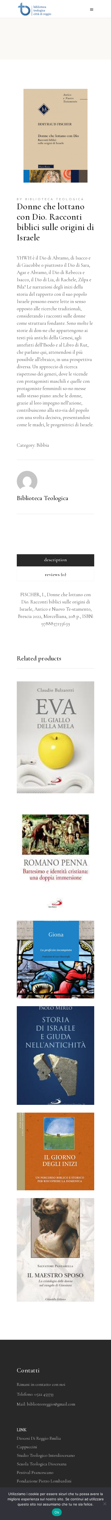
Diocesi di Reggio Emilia (39, 1438)
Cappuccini (27, 1447)
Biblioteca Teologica (42, 498)
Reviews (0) (55, 574)
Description (55, 560)
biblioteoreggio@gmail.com (51, 1404)
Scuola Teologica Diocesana (42, 1464)
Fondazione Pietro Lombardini (44, 1481)
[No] (104, 1503)
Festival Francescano (35, 1472)
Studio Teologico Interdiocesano (46, 1455)
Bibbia (42, 445)
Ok (56, 1512)
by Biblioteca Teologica (50, 199)
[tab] (55, 560)
